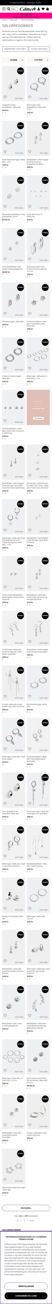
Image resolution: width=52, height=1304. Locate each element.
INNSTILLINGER (26, 1286)
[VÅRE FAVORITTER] (39, 60)
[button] (39, 9)
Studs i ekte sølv (39, 49)
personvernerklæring (14, 1271)
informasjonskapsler (13, 1274)
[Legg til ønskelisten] (5, 97)
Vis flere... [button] (26, 1208)
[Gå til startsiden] (26, 9)
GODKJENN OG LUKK (26, 1296)
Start (4, 20)
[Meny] (4, 9)
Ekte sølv (14, 20)
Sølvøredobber (27, 20)
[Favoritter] (44, 9)
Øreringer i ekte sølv (15, 49)
